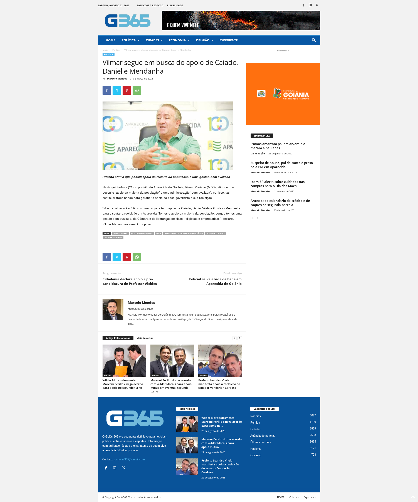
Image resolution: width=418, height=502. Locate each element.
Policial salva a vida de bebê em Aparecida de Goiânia (215, 281)
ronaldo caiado (215, 233)
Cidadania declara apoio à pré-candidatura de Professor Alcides (130, 281)
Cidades (152, 40)
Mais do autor (145, 338)
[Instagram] (310, 5)
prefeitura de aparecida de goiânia (184, 233)
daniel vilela (120, 233)
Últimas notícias (260, 442)
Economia (177, 40)
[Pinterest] (127, 90)
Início (105, 49)
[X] (317, 5)
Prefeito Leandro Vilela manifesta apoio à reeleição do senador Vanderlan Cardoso (219, 384)
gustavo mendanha (142, 233)
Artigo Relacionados (118, 338)
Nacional (255, 448)
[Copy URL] (147, 90)
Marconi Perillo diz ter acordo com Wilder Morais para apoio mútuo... (221, 443)
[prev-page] (234, 338)
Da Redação (258, 153)
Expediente (228, 40)
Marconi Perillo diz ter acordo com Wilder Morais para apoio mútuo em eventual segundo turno (171, 385)
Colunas (293, 497)
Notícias (255, 416)
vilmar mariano (113, 237)
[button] (314, 40)
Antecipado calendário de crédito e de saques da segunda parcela (280, 202)
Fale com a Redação (150, 5)
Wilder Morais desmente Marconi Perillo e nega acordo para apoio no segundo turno (123, 384)
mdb (158, 233)
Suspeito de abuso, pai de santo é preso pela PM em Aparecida (282, 165)
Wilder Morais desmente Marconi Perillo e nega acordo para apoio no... (221, 422)
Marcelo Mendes (117, 78)
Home (110, 40)
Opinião (202, 40)
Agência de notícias (262, 435)
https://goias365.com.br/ (140, 309)
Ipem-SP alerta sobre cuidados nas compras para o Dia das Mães (278, 183)
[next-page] (240, 338)
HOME (280, 497)
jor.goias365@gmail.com (129, 459)
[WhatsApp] (137, 90)
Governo (255, 455)
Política (129, 40)
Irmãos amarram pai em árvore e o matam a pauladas (278, 146)
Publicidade (175, 5)
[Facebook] (303, 5)
